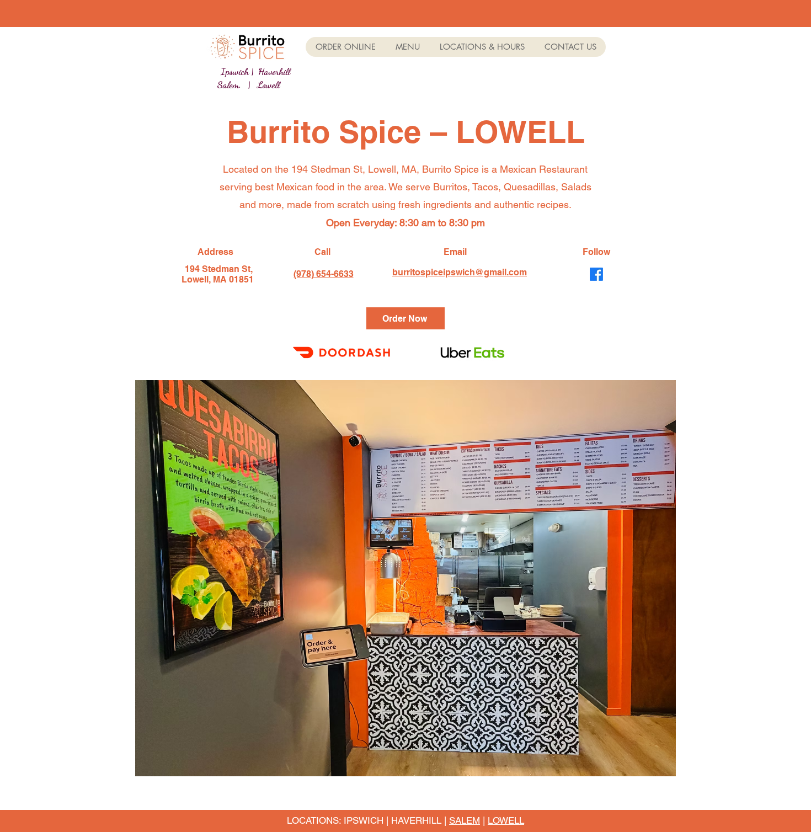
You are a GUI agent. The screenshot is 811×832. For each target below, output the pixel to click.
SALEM (464, 820)
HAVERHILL (416, 820)
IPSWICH (363, 820)
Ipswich (235, 71)
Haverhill (274, 71)
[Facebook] (596, 274)
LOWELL (506, 820)
